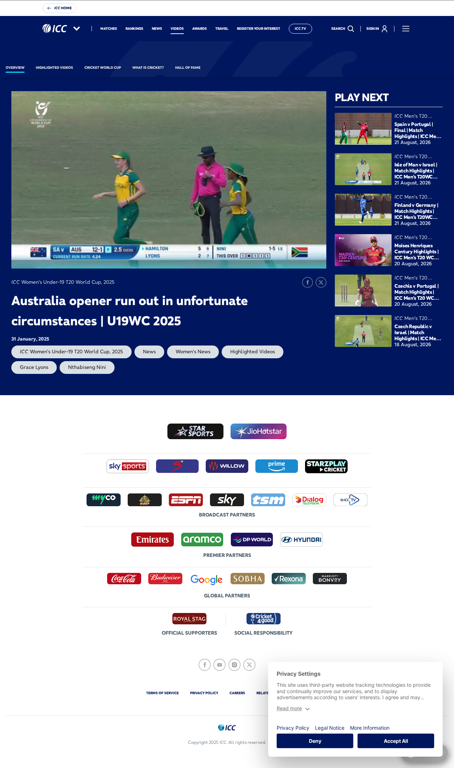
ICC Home (63, 8)
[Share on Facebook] (307, 282)
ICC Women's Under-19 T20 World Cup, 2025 (71, 351)
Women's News (193, 351)
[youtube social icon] (220, 665)
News (149, 351)
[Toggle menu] (405, 28)
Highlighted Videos (252, 351)
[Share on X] (321, 282)
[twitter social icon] (249, 665)
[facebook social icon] (205, 665)
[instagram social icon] (234, 665)
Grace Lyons (34, 367)
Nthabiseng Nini (87, 367)
